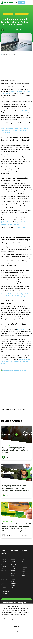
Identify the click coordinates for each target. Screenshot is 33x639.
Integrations (3, 570)
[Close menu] (30, 2)
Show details (16, 636)
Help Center (3, 589)
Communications (4, 565)
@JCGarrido (4, 222)
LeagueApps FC (22, 111)
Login (16, 2)
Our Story (13, 582)
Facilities (3, 572)
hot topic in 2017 (22, 329)
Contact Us (3, 595)
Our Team (13, 583)
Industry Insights (6, 445)
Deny (16, 631)
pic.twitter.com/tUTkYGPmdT (10, 224)
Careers (13, 585)
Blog (2, 582)
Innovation (14, 445)
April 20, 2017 (21, 227)
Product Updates (4, 593)
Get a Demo (21, 2)
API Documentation (5, 591)
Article (3, 483)
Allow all (16, 626)
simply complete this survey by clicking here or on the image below (15, 361)
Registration (3, 561)
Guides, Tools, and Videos (5, 584)
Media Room (14, 587)
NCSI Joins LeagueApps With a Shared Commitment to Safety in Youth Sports (15, 450)
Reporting (3, 568)
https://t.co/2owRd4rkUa (21, 222)
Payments (3, 563)
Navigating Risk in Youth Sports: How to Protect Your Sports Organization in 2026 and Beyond (15, 488)
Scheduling (3, 566)
